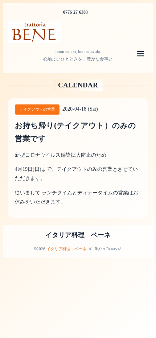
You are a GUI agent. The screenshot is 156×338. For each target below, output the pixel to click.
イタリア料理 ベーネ (78, 235)
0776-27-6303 (75, 12)
